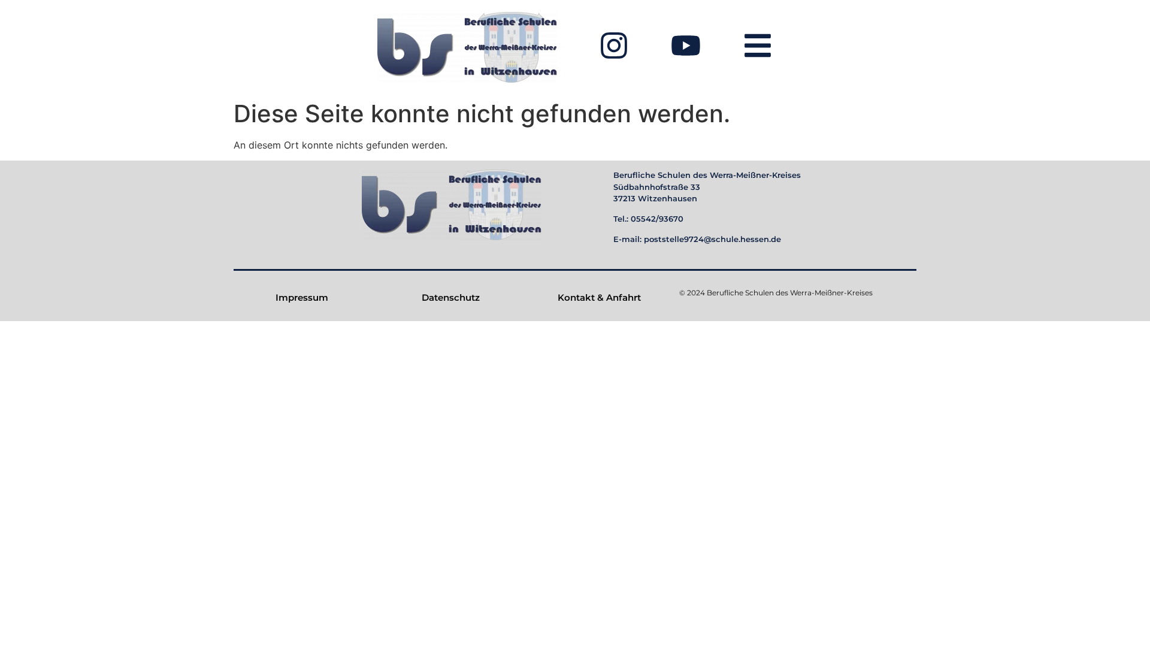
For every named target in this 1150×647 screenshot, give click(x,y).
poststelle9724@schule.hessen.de (712, 239)
